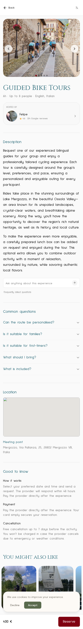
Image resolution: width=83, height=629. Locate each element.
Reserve (69, 621)
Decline (14, 605)
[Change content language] (77, 7)
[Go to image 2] (39, 75)
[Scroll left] (5, 588)
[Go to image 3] (41, 75)
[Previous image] (8, 49)
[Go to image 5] (47, 75)
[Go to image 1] (36, 75)
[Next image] (74, 49)
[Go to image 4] (44, 75)
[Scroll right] (77, 588)
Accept (32, 605)
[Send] (74, 283)
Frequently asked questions (17, 292)
